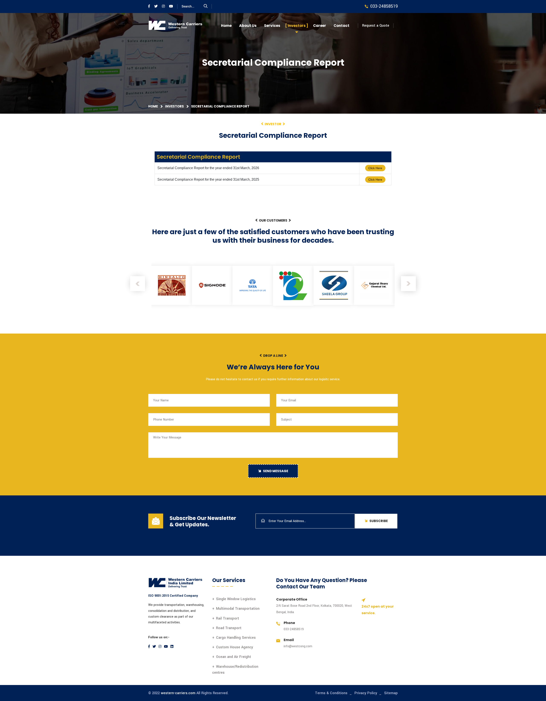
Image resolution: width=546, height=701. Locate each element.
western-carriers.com (178, 693)
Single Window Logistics (236, 599)
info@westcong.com (298, 646)
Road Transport (228, 628)
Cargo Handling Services (236, 637)
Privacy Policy (365, 693)
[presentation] (137, 283)
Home (226, 25)
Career (319, 25)
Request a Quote (375, 25)
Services (272, 25)
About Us (248, 25)
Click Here (375, 168)
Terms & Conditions (331, 693)
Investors (297, 25)
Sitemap (391, 693)
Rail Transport (227, 618)
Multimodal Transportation (238, 608)
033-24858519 (294, 629)
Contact (341, 25)
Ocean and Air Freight (233, 656)
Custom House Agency (234, 647)
